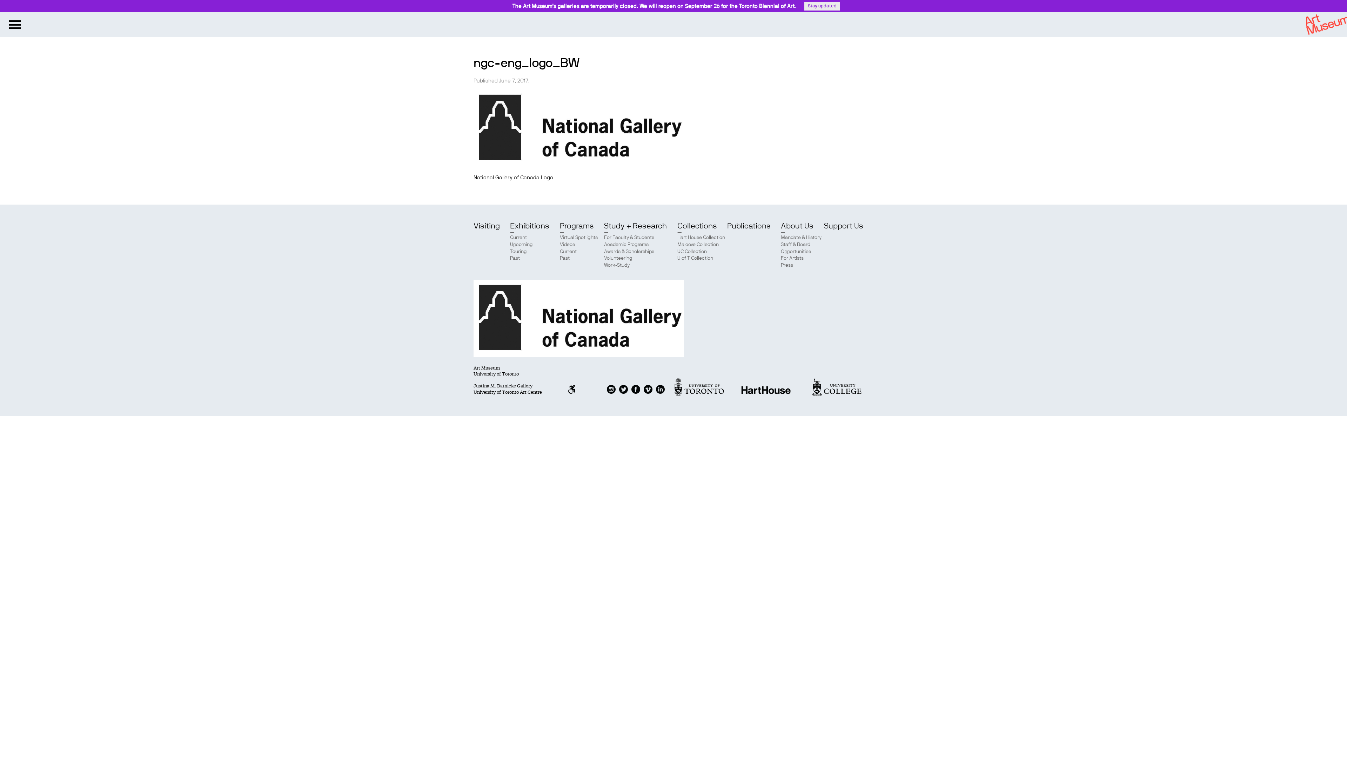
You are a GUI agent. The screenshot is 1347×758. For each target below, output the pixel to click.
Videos (567, 244)
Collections (697, 226)
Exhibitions (529, 226)
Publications (749, 226)
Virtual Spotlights (579, 237)
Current (518, 237)
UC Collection (692, 251)
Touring (518, 251)
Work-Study (617, 265)
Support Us (843, 226)
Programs (577, 226)
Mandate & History (801, 237)
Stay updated (822, 6)
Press (787, 265)
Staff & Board (795, 244)
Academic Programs (626, 244)
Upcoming (521, 244)
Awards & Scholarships (629, 251)
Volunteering (618, 258)
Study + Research (635, 226)
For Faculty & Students (629, 237)
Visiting (487, 226)
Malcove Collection (698, 244)
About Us (797, 226)
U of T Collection (695, 258)
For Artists (792, 258)
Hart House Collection (701, 237)
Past (515, 258)
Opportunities (796, 251)
